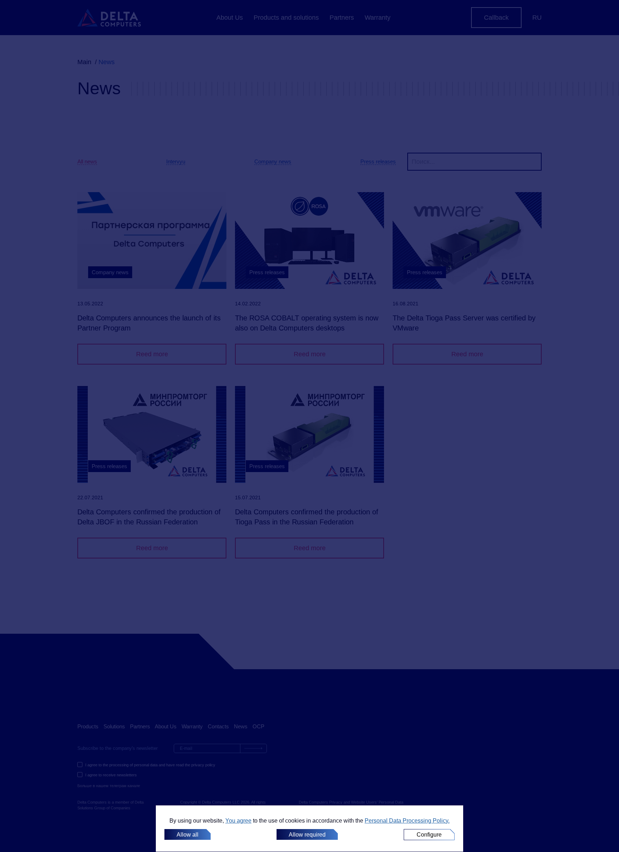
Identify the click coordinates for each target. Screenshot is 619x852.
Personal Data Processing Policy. (407, 821)
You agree (238, 821)
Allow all (187, 835)
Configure (429, 835)
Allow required (307, 835)
